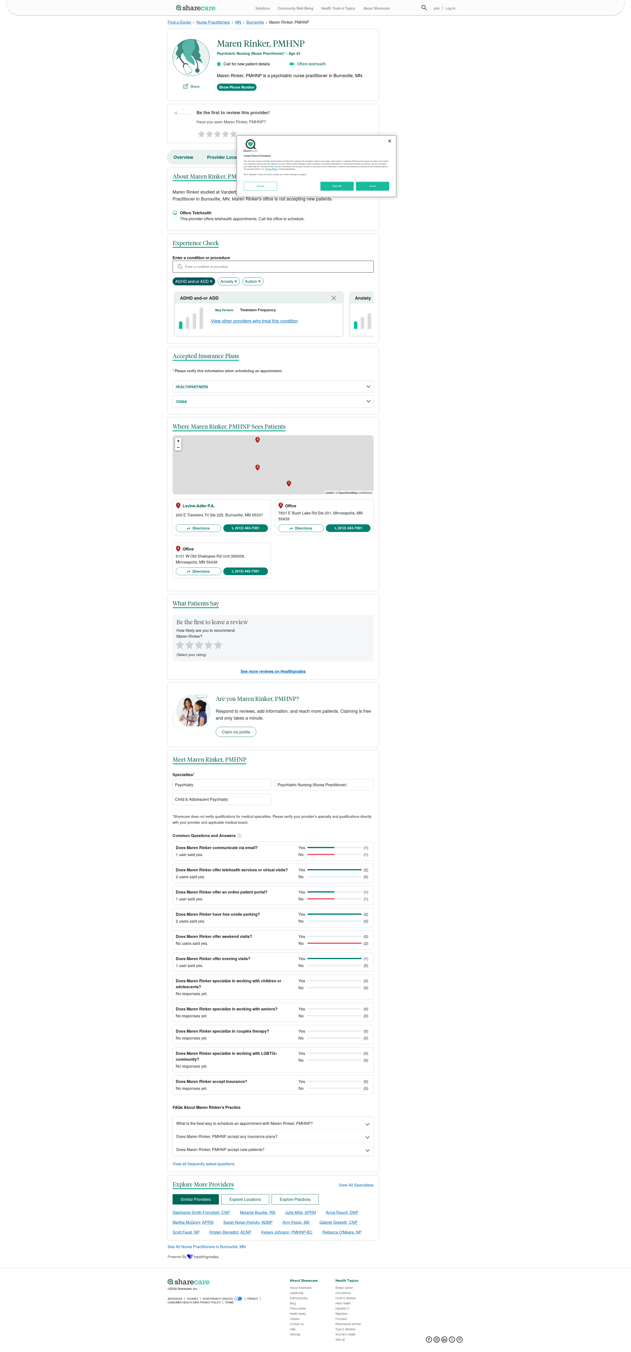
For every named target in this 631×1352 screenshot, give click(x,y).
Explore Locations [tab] (245, 1199)
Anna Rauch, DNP (342, 1212)
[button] (239, 835)
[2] (209, 133)
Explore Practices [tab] (295, 1199)
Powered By (177, 1256)
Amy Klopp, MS (296, 1222)
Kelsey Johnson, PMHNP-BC (287, 1232)
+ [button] (178, 440)
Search (424, 7)
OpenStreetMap (347, 492)
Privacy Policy (271, 169)
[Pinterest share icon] (459, 1341)
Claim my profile (236, 732)
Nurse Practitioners (213, 22)
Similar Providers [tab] (196, 1199)
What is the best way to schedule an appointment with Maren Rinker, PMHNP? (244, 1123)
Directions (201, 528)
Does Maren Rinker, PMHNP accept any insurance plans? (227, 1136)
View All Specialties (356, 1185)
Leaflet (329, 492)
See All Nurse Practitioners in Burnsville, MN (207, 1246)
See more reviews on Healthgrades (273, 671)
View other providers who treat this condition (254, 320)
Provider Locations (227, 157)
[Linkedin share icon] (444, 1341)
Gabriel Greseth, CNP (338, 1222)
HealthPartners (192, 386)
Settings (260, 186)
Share (195, 86)
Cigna (181, 401)
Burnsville (255, 22)
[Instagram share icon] (436, 1341)
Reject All (337, 186)
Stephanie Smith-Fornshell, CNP (201, 1212)
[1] (200, 133)
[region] (316, 166)
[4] (225, 133)
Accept (372, 186)
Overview (183, 157)
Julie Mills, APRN (300, 1212)
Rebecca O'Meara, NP (342, 1232)
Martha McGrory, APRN (193, 1222)
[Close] (389, 141)
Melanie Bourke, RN (257, 1212)
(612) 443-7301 (247, 527)
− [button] (178, 447)
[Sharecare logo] (222, 1282)
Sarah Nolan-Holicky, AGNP (248, 1222)
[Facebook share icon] (429, 1341)
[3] (217, 133)
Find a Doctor (179, 22)
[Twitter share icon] (452, 1341)
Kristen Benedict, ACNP (230, 1232)
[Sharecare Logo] (196, 7)
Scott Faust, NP (186, 1232)
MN (238, 22)
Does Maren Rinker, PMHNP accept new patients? (220, 1149)
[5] (233, 133)
